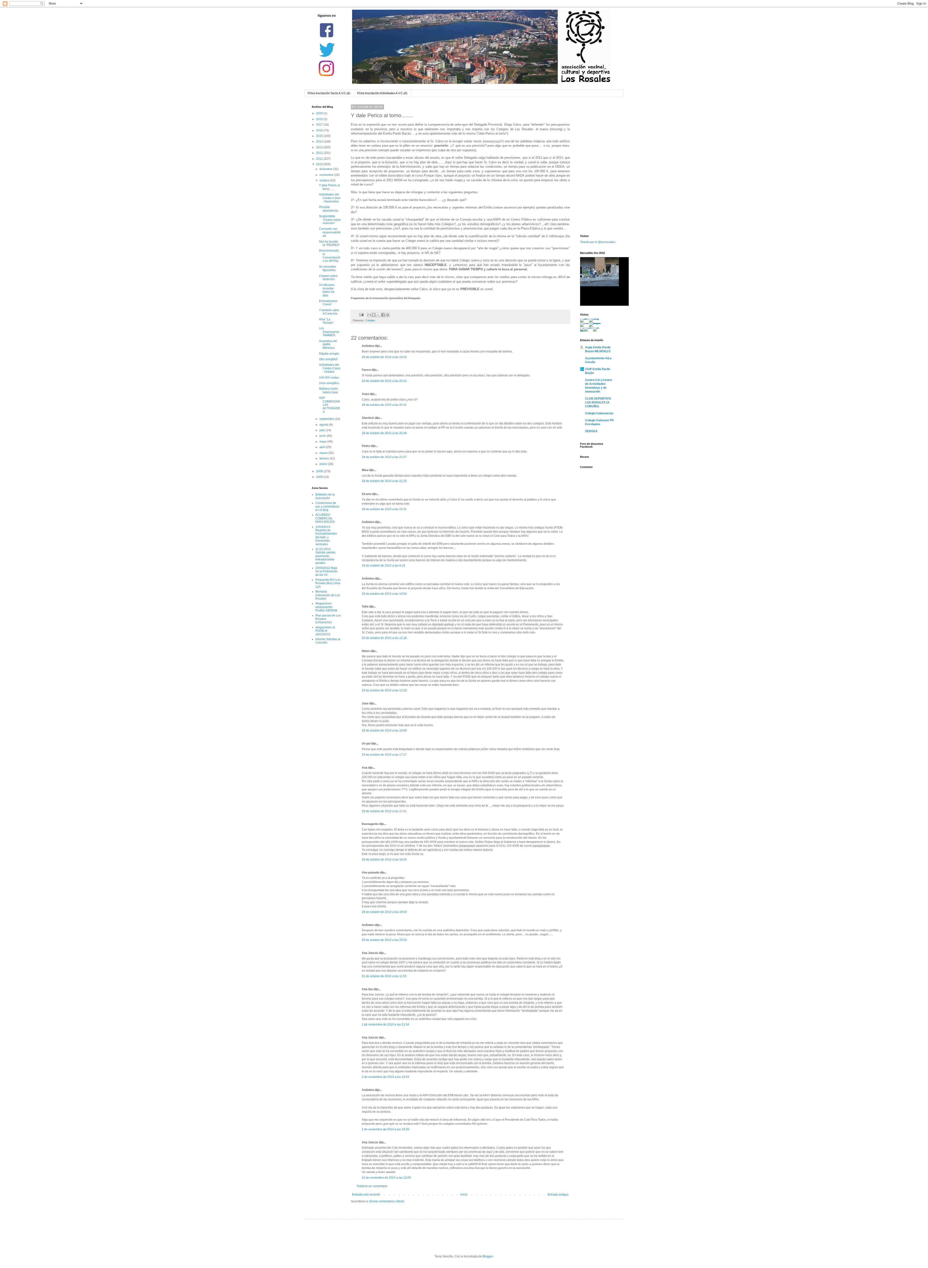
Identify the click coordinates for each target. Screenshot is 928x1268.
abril (322, 447)
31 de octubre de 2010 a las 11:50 (384, 976)
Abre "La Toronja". (326, 321)
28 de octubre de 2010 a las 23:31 (384, 509)
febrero (324, 458)
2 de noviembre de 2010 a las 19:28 (385, 1129)
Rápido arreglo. (329, 353)
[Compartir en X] (378, 314)
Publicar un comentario (372, 1186)
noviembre (326, 175)
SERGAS (591, 431)
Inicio (463, 1194)
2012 (320, 153)
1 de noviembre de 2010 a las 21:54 (385, 1024)
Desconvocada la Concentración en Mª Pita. (329, 256)
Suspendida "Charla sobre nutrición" (330, 220)
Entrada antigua (558, 1194)
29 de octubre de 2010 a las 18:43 (384, 912)
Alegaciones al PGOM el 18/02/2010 (325, 631)
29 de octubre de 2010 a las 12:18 (384, 638)
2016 (320, 130)
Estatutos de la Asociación (325, 496)
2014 (320, 141)
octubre (324, 180)
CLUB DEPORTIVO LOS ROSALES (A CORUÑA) (598, 402)
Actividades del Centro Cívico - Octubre (330, 368)
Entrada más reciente (366, 1194)
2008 (320, 477)
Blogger (488, 1256)
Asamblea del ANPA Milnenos (328, 344)
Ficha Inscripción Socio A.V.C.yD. (329, 93)
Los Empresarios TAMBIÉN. (329, 332)
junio (323, 435)
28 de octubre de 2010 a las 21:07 (384, 457)
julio (322, 430)
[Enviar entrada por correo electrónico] (361, 314)
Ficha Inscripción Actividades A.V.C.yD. (382, 93)
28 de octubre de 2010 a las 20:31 (384, 405)
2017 (320, 124)
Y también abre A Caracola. (329, 311)
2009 (320, 471)
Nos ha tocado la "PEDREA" (329, 243)
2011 (320, 158)
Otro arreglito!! (328, 359)
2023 (320, 119)
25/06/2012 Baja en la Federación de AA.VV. (326, 571)
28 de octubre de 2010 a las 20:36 (384, 433)
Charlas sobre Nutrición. (328, 277)
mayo (323, 441)
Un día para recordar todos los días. (326, 290)
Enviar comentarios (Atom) (387, 1201)
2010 (320, 164)
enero (323, 464)
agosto (324, 424)
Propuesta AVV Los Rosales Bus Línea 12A (328, 583)
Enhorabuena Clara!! (328, 302)
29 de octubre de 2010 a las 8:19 (383, 565)
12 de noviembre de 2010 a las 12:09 (386, 1177)
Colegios (370, 320)
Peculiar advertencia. (329, 208)
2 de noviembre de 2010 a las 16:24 (385, 1077)
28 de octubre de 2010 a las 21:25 (384, 481)
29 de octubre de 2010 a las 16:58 (384, 730)
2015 (320, 136)
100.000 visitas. (329, 377)
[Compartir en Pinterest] (387, 314)
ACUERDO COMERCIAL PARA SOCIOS (325, 518)
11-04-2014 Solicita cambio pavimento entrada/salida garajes (325, 556)
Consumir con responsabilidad (330, 232)
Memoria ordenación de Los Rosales (327, 595)
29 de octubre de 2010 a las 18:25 (384, 859)
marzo (323, 453)
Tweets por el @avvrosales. (598, 242)
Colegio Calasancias (599, 413)
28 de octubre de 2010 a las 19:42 (384, 357)
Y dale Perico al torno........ (329, 187)
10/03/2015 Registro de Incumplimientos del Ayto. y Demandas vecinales (326, 535)
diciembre (326, 169)
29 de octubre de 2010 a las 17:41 (384, 811)
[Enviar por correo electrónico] (369, 314)
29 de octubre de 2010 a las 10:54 (384, 593)
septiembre (327, 419)
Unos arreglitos (329, 383)
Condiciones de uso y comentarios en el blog (327, 506)
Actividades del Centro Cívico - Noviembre (330, 198)
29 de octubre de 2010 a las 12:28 (384, 690)
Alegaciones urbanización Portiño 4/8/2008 (326, 607)
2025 (320, 113)
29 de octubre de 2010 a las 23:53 (384, 940)
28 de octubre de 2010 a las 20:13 (384, 381)
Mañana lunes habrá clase (328, 390)
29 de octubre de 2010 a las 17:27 (384, 754)
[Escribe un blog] (373, 314)
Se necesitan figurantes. (327, 268)
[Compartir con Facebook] (383, 314)
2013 (320, 147)
